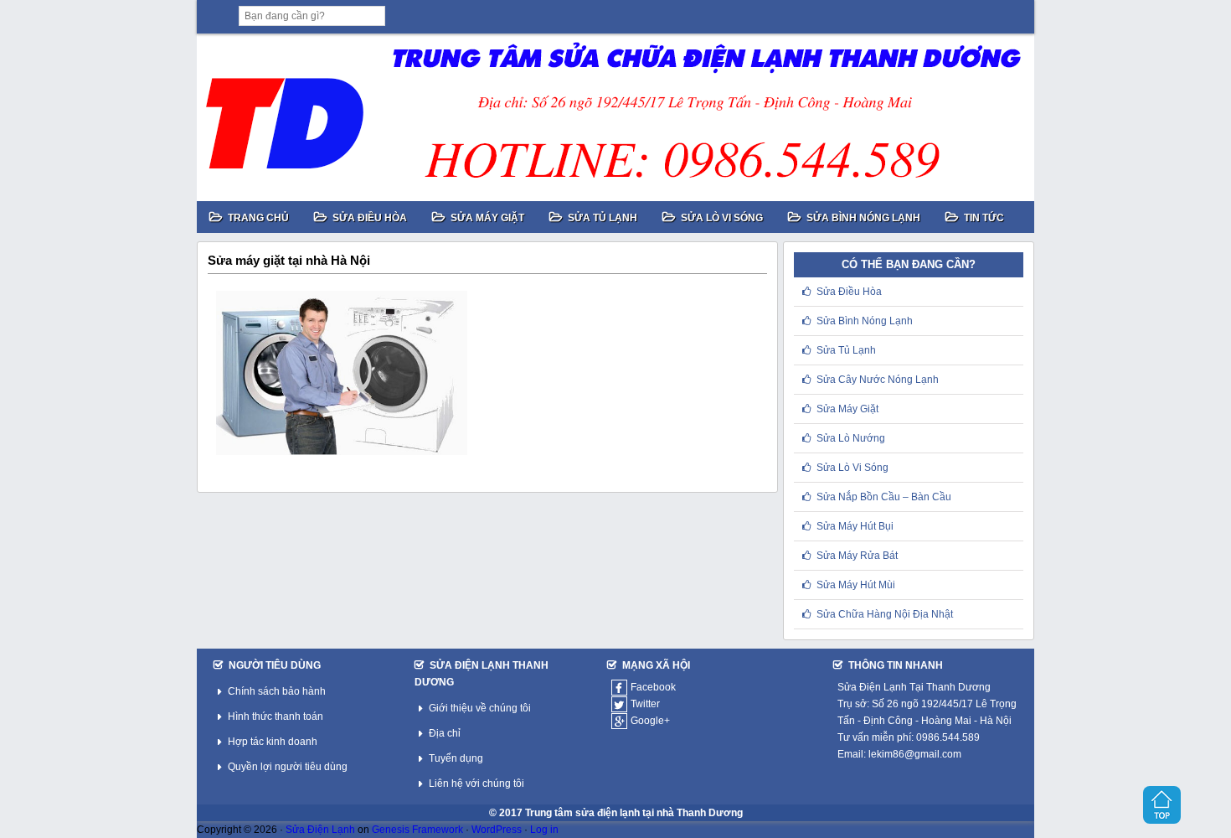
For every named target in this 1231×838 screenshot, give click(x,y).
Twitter (645, 704)
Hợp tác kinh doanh (272, 741)
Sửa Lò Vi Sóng (852, 467)
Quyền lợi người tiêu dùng (288, 767)
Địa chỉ (445, 733)
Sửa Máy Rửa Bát (857, 555)
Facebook (653, 687)
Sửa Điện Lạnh (320, 829)
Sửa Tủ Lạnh (846, 350)
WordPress (496, 829)
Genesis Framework (417, 829)
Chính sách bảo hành (277, 691)
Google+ (650, 721)
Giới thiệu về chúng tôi (480, 708)
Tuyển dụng (456, 758)
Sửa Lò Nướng (850, 438)
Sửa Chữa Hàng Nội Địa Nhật (884, 614)
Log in (544, 829)
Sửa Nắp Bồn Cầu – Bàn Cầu (883, 497)
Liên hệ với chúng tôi (476, 783)
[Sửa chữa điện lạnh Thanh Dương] (615, 117)
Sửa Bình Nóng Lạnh (864, 321)
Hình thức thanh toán (275, 716)
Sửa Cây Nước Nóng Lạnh (877, 379)
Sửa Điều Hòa (849, 291)
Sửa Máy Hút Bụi (855, 526)
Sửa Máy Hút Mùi (855, 585)
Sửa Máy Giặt (847, 409)
